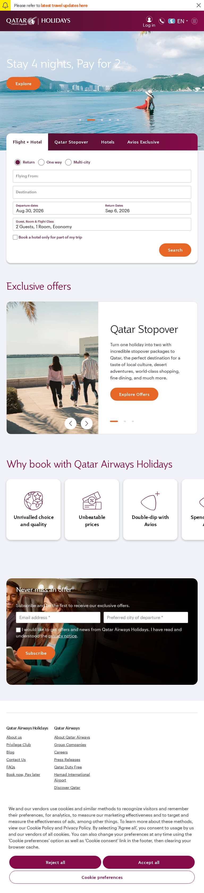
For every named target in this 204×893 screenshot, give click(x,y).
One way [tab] (54, 161)
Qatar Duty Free (68, 767)
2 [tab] (91, 120)
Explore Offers (134, 394)
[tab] (27, 141)
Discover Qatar (67, 787)
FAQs (10, 767)
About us (14, 737)
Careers (61, 752)
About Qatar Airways (72, 737)
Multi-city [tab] (81, 161)
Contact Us (16, 759)
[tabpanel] (102, 90)
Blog (10, 752)
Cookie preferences (102, 877)
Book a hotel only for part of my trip (50, 237)
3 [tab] (102, 120)
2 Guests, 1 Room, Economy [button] (44, 226)
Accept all (148, 862)
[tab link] (143, 141)
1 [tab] (80, 120)
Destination (26, 192)
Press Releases (67, 759)
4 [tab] (110, 120)
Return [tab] (28, 161)
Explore (23, 83)
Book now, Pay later (23, 774)
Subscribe (36, 653)
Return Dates (114, 205)
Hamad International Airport (72, 777)
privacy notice (62, 635)
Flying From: (27, 176)
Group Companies (70, 744)
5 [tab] (118, 120)
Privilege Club (18, 744)
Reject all (55, 862)
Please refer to (50, 5)
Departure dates (27, 205)
